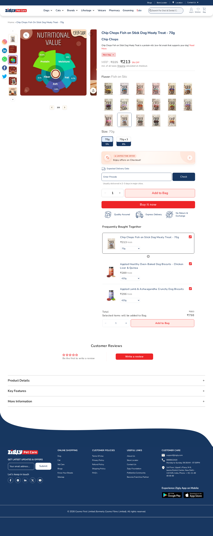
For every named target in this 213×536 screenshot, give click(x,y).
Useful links (134, 450)
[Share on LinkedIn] (4, 51)
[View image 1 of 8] (12, 38)
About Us (131, 456)
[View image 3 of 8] (12, 59)
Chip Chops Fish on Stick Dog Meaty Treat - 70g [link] (149, 237)
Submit (43, 466)
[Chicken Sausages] (140, 104)
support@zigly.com (174, 455)
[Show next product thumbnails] (13, 99)
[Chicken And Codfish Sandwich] (172, 88)
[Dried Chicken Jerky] (109, 120)
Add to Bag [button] (162, 323)
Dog (59, 456)
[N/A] (172, 104)
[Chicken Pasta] (124, 104)
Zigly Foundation (134, 468)
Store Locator (162, 3)
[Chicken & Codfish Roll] (156, 88)
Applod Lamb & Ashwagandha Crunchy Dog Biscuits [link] (152, 289)
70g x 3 (123, 139)
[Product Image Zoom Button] (26, 35)
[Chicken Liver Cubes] (109, 104)
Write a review (134, 356)
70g (107, 139)
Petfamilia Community (136, 473)
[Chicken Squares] (156, 104)
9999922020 (183, 461)
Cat (59, 460)
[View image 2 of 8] (12, 49)
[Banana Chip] (109, 88)
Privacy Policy (98, 460)
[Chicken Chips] (188, 88)
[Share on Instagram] (4, 42)
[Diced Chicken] (188, 104)
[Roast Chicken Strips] (172, 120)
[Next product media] (65, 107)
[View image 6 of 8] (12, 91)
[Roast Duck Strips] (156, 120)
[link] (111, 243)
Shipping (121, 65)
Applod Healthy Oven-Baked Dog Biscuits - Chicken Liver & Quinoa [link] (151, 266)
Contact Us (193, 2)
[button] (48, 10)
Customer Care (171, 450)
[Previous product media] (52, 107)
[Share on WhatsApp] (4, 59)
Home (11, 22)
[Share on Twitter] (4, 76)
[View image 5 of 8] (12, 81)
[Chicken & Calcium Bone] (140, 88)
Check (183, 176)
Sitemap (61, 477)
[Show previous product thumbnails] (13, 31)
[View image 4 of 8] (12, 70)
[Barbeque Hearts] (124, 88)
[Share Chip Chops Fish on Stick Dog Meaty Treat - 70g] (93, 90)
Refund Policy (98, 464)
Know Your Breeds (65, 473)
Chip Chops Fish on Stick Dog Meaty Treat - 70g (40, 22)
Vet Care (61, 464)
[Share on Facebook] (4, 68)
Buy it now (148, 204)
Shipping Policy (98, 468)
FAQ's (94, 473)
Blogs (149, 3)
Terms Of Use (97, 456)
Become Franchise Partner (138, 477)
